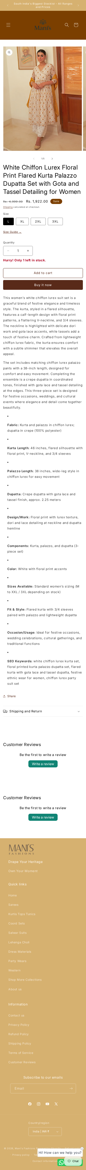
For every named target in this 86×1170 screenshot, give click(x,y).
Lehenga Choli (18, 942)
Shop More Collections (25, 979)
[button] (8, 24)
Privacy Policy (18, 1024)
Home (12, 895)
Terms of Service (20, 1052)
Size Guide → (12, 232)
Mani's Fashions (25, 1148)
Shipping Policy (19, 1043)
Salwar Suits (17, 932)
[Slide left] (33, 158)
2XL (38, 221)
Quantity (8, 242)
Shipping (8, 207)
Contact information (45, 1161)
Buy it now (43, 285)
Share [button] (11, 696)
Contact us (16, 1015)
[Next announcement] (78, 5)
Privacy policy (21, 1154)
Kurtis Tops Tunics (21, 914)
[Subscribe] (71, 1088)
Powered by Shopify (48, 1148)
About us (15, 989)
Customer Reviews (22, 1062)
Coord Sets (16, 923)
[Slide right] (52, 158)
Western (14, 970)
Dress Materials (19, 951)
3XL (55, 221)
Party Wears (17, 961)
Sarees (13, 904)
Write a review (43, 764)
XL (22, 221)
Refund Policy (18, 1034)
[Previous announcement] (7, 5)
